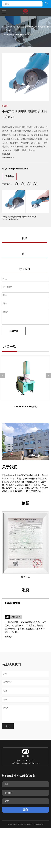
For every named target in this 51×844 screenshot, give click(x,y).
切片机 (20, 26)
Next (45, 77)
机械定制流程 (13, 603)
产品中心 (11, 26)
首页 (4, 26)
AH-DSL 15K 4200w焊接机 (25, 406)
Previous (5, 77)
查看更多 (8, 636)
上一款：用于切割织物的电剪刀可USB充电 (19, 216)
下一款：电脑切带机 (10, 219)
